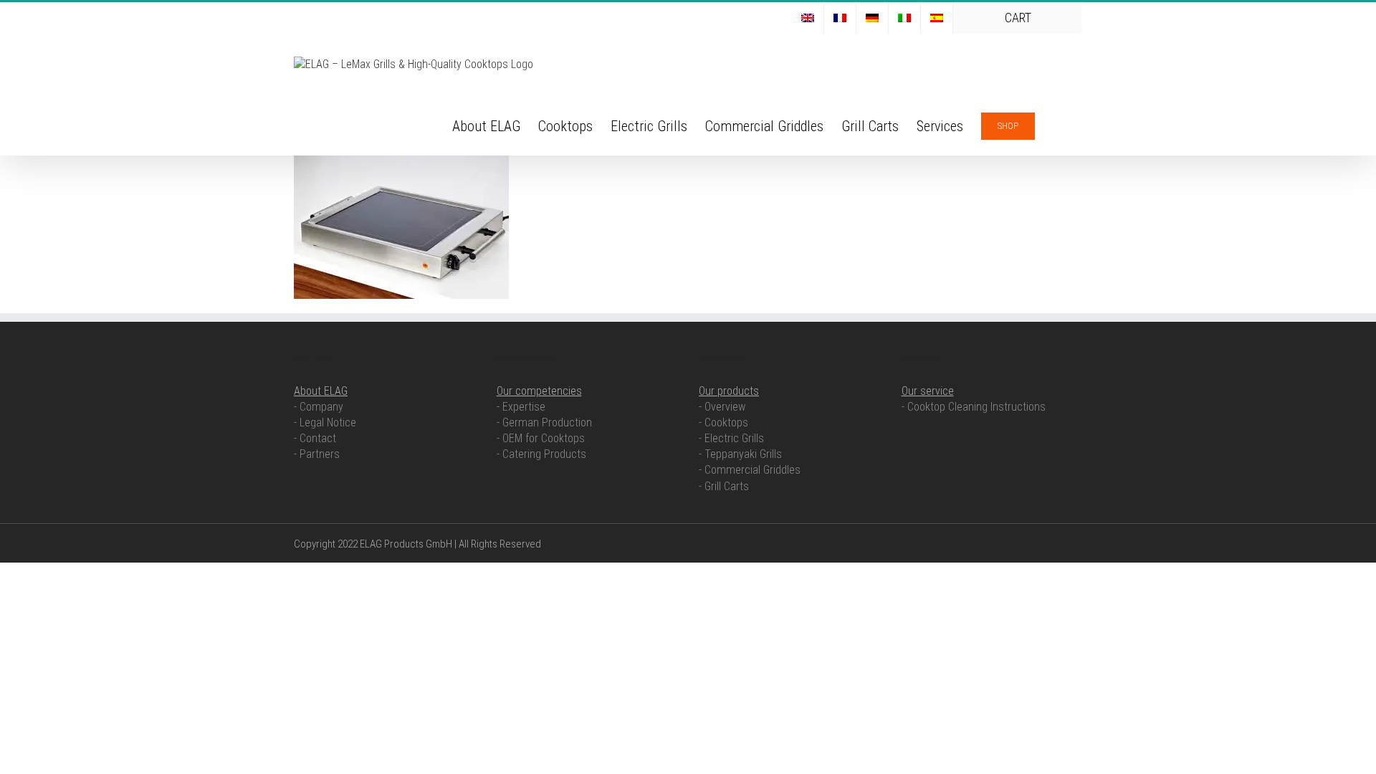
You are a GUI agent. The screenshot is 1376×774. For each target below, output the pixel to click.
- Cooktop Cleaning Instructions (974, 407)
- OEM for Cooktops (541, 438)
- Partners (317, 454)
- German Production (544, 422)
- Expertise (521, 407)
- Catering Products (541, 454)
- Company (318, 407)
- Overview (722, 407)
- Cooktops (723, 422)
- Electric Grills (731, 438)
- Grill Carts (724, 486)
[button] (1058, 125)
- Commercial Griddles (750, 470)
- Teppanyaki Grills (740, 454)
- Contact (315, 438)
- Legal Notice (325, 422)
